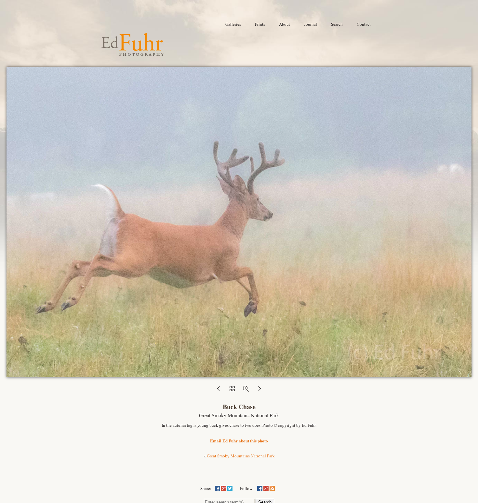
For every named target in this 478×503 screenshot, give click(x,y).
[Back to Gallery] (239, 374)
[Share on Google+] (223, 488)
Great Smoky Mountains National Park (241, 456)
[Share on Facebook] (217, 488)
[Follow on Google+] (266, 488)
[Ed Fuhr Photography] (133, 53)
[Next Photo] (259, 391)
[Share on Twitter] (229, 488)
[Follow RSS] (272, 488)
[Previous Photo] (218, 391)
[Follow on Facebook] (259, 488)
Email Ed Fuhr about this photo (239, 441)
